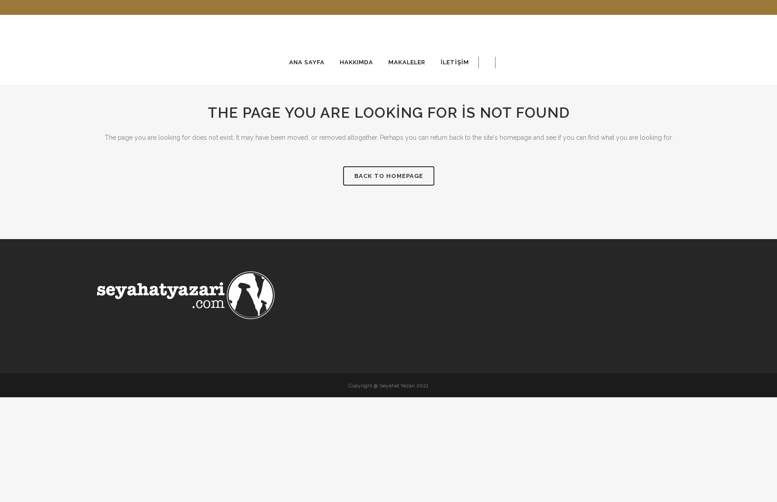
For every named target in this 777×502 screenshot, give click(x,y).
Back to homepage (388, 176)
